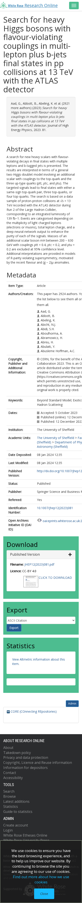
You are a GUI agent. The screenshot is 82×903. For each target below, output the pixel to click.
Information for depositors (25, 767)
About (8, 747)
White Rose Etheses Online (25, 835)
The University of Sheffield (55, 438)
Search (8, 791)
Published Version (25, 554)
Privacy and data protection (25, 757)
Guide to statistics (17, 811)
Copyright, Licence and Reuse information (37, 762)
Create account (15, 825)
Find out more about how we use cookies (41, 879)
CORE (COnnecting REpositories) (33, 711)
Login (8, 830)
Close (44, 894)
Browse (9, 796)
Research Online (33, 5)
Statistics (10, 806)
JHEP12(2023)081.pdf (39, 564)
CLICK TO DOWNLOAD (55, 577)
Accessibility (13, 777)
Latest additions (16, 801)
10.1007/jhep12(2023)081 (55, 508)
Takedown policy (17, 752)
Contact (9, 772)
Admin (72, 703)
